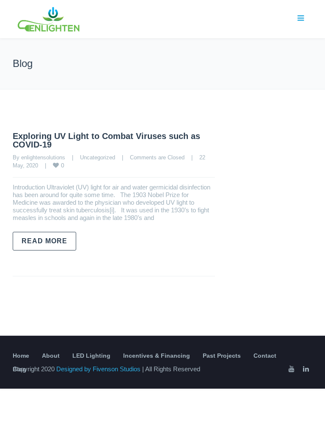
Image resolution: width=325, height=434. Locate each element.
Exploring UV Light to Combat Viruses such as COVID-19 (106, 140)
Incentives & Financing (156, 355)
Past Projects (222, 355)
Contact (264, 355)
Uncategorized (97, 157)
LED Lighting (91, 355)
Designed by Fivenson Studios (99, 369)
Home (21, 355)
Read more (44, 241)
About (51, 355)
